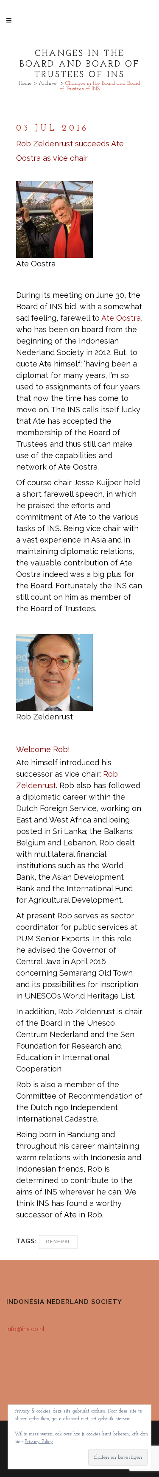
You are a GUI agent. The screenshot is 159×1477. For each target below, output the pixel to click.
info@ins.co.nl (25, 1329)
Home (25, 83)
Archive (48, 83)
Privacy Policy (39, 1441)
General (58, 1242)
